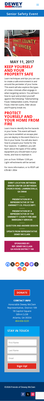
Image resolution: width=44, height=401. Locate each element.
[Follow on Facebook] (23, 394)
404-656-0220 (22, 320)
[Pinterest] (27, 264)
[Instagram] (19, 269)
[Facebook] (8, 264)
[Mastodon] (31, 264)
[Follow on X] (28, 394)
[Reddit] (17, 264)
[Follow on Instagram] (33, 394)
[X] (12, 264)
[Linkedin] (22, 264)
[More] (24, 269)
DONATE (22, 292)
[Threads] (36, 264)
